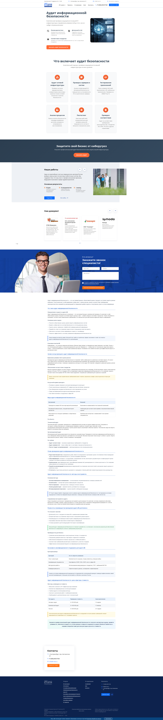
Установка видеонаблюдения (69, 688)
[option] (65, 186)
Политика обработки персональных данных (81, 709)
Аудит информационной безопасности (71, 696)
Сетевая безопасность (68, 698)
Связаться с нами (114, 4)
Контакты (90, 5)
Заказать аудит (81, 155)
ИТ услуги (61, 5)
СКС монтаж (66, 686)
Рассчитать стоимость (114, 1)
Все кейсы (63, 198)
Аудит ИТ (65, 692)
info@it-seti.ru (98, 1)
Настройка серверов (67, 700)
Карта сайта (81, 710)
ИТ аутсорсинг (66, 683)
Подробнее (49, 198)
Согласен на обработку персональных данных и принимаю (101, 283)
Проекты (69, 5)
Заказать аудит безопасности (58, 47)
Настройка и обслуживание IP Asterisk (71, 694)
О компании (77, 5)
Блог (84, 5)
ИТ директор (66, 702)
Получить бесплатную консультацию (93, 287)
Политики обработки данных (94, 718)
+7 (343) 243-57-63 (102, 5)
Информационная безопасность (70, 690)
